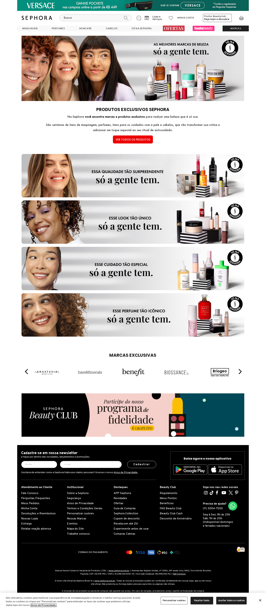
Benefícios (167, 503)
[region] (133, 601)
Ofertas (118, 503)
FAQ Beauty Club (170, 508)
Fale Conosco (29, 493)
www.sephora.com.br (119, 571)
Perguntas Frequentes (35, 498)
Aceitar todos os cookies (231, 600)
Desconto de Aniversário (176, 518)
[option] (46, 372)
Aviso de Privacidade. (126, 472)
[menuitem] (29, 28)
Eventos (72, 523)
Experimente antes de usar (131, 528)
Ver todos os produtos (133, 139)
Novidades (120, 498)
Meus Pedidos (30, 503)
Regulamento (168, 493)
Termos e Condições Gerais (84, 508)
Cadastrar (141, 464)
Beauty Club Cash (171, 513)
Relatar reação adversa (36, 528)
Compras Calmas (124, 533)
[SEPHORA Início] (37, 18)
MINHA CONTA (185, 18)
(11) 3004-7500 (213, 508)
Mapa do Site (75, 528)
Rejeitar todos (202, 600)
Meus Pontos (168, 498)
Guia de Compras (125, 508)
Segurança (74, 498)
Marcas (235, 28)
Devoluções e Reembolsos (38, 513)
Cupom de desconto (127, 518)
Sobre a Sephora (77, 493)
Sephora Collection (126, 513)
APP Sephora (122, 493)
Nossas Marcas (76, 518)
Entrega (26, 523)
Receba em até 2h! (126, 523)
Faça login (210, 19)
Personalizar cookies (80, 513)
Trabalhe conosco (78, 533)
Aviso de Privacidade (80, 503)
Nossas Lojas (29, 518)
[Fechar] (260, 600)
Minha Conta (29, 508)
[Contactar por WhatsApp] (232, 506)
